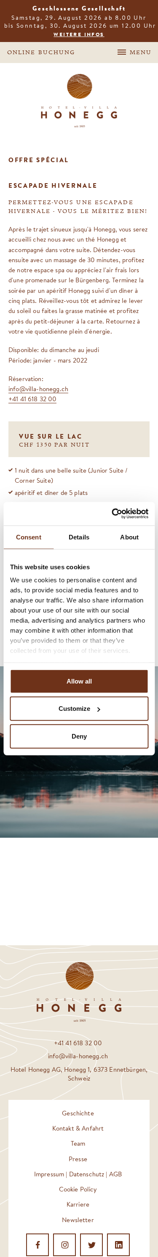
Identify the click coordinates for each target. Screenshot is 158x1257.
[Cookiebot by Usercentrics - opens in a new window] (112, 513)
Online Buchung (41, 52)
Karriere (78, 1204)
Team (78, 1143)
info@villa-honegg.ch (38, 389)
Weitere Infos (79, 34)
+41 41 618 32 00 (32, 399)
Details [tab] (79, 536)
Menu (141, 52)
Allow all (79, 680)
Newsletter (78, 1220)
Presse (78, 1159)
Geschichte (78, 1113)
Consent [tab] (28, 536)
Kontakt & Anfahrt (78, 1128)
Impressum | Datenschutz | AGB (78, 1174)
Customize (74, 708)
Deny (79, 735)
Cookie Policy (78, 1189)
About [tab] (129, 536)
